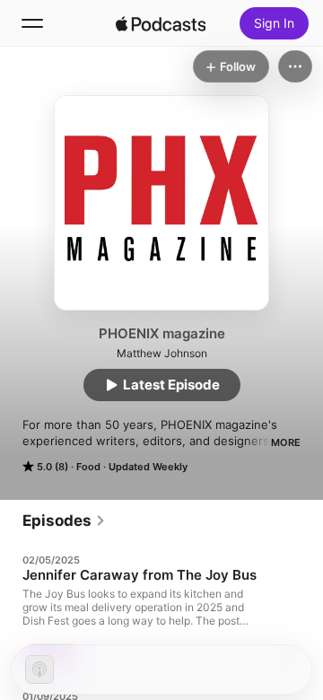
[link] (64, 520)
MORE (286, 442)
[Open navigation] (32, 23)
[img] (160, 23)
